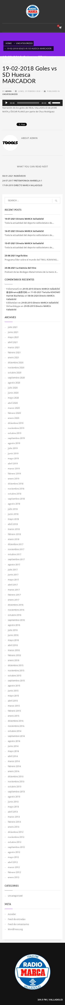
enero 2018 (13, 539)
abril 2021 (13, 342)
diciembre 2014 (15, 720)
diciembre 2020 (15, 362)
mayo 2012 (13, 857)
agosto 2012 (14, 852)
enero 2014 (13, 771)
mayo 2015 (13, 695)
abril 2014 (13, 756)
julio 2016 (13, 630)
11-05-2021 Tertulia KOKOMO (45, 292)
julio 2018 (13, 509)
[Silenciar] (49, 102)
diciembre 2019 (15, 423)
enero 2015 (13, 715)
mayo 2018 (13, 519)
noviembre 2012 (16, 837)
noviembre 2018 (16, 488)
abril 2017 (13, 584)
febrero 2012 (14, 872)
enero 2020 (13, 418)
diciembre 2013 (15, 776)
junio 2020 (13, 392)
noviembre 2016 (16, 609)
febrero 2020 (14, 413)
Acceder (12, 914)
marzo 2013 (14, 816)
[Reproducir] (6, 102)
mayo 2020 (13, 397)
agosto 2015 (14, 685)
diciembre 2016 (15, 604)
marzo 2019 (14, 468)
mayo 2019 (13, 458)
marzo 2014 (14, 761)
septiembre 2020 (16, 377)
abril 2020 (13, 403)
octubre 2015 (14, 675)
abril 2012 (13, 862)
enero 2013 (13, 826)
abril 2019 (13, 463)
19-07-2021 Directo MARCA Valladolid (24, 218)
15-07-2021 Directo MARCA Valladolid (24, 243)
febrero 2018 (14, 534)
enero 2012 (13, 877)
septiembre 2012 (16, 847)
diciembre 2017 (15, 544)
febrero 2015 (14, 710)
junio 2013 (13, 801)
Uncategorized (10, 94)
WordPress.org (15, 929)
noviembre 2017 (16, 549)
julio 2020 (13, 387)
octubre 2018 (14, 493)
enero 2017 (13, 599)
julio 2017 (13, 569)
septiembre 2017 (16, 559)
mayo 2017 (13, 579)
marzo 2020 (14, 408)
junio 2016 (13, 635)
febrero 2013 (14, 821)
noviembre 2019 (16, 428)
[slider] (56, 102)
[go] (56, 200)
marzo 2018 (14, 529)
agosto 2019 (14, 443)
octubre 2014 (14, 731)
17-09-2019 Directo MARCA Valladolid (22, 185)
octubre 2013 (14, 786)
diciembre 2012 (15, 832)
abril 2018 (13, 524)
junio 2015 (13, 690)
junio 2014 (13, 746)
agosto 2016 (14, 625)
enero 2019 (13, 478)
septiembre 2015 (16, 680)
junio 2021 (13, 332)
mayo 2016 (13, 640)
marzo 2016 (14, 650)
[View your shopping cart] (60, 27)
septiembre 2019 (16, 438)
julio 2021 (13, 327)
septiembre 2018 (16, 498)
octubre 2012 (14, 842)
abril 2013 (13, 811)
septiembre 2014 (16, 736)
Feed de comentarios (18, 924)
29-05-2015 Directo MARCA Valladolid (41, 288)
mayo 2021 (13, 337)
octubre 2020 (14, 372)
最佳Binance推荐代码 (16, 292)
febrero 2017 (14, 594)
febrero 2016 (14, 655)
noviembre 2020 (16, 367)
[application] (32, 103)
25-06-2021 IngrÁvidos (16, 255)
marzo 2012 (14, 867)
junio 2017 (13, 574)
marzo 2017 (14, 589)
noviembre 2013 (16, 781)
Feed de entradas (16, 919)
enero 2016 (13, 660)
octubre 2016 (14, 615)
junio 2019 (13, 453)
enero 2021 (13, 357)
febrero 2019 (14, 473)
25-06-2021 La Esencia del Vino (20, 267)
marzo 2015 (14, 705)
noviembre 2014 (16, 726)
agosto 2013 (14, 796)
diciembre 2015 (15, 665)
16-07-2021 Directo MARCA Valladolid (24, 231)
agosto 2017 (14, 564)
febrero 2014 (14, 766)
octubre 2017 (14, 554)
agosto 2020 (14, 382)
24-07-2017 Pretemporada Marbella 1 (22, 180)
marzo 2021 (14, 347)
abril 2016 (13, 645)
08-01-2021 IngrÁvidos (14, 176)
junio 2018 (13, 514)
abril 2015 (13, 700)
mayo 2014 (13, 751)
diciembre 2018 (15, 483)
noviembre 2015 (16, 670)
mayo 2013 (13, 806)
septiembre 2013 (16, 791)
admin (8, 91)
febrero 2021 (14, 352)
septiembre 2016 (16, 620)
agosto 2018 (14, 503)
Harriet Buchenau (15, 295)
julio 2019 (13, 448)
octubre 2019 (14, 433)
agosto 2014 (14, 741)
